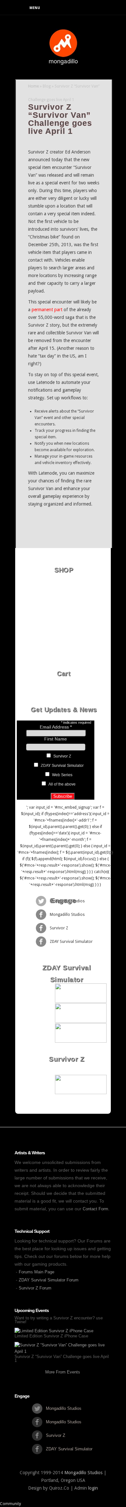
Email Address (56, 727)
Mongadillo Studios (83, 1472)
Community (10, 1504)
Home (33, 86)
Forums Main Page (36, 1272)
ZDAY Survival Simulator (62, 765)
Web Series (62, 775)
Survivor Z (62, 756)
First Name (55, 738)
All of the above (62, 784)
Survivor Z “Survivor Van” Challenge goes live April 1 (62, 1358)
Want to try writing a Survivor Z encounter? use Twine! (59, 1320)
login (93, 1488)
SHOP (63, 569)
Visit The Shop (65, 694)
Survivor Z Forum (35, 1288)
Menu (34, 8)
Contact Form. (96, 1208)
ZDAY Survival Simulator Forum (49, 1280)
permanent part (47, 309)
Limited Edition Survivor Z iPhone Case (51, 1336)
